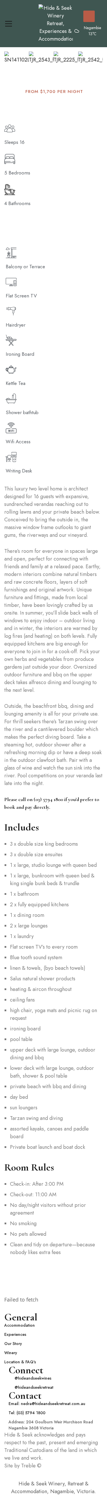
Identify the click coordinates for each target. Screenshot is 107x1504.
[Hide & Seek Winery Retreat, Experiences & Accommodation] (56, 23)
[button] (10, 61)
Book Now (89, 16)
